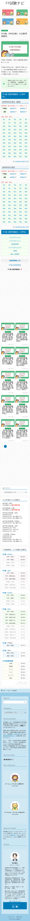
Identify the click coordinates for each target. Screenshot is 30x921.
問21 (4, 133)
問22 (9, 133)
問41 (4, 146)
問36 (4, 143)
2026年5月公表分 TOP (22, 161)
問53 (15, 153)
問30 (26, 136)
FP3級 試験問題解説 (15, 265)
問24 (20, 133)
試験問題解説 (4, 30)
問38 (15, 143)
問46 (4, 149)
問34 (20, 139)
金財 (9, 570)
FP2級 (4, 592)
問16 (4, 129)
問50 (26, 149)
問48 (15, 149)
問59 (20, 156)
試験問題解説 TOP (15, 260)
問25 (26, 133)
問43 (15, 146)
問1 (4, 119)
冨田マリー (14, 835)
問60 (26, 156)
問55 (26, 153)
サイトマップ (11, 916)
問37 (9, 143)
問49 (20, 149)
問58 (15, 156)
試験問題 (12, 108)
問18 (15, 129)
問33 (15, 139)
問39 (20, 143)
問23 (15, 133)
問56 (4, 156)
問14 (20, 126)
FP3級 (4, 554)
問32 (9, 139)
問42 (9, 146)
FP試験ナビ (15, 3)
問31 (4, 139)
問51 (4, 153)
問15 (26, 126)
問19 (20, 129)
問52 (9, 153)
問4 (20, 119)
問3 (15, 119)
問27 (9, 136)
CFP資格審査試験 (7, 661)
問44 (20, 146)
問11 (4, 126)
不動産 (15, 250)
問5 (26, 119)
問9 (20, 122)
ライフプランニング (15, 237)
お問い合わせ (19, 916)
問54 (20, 153)
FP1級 (4, 643)
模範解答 (22, 108)
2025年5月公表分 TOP (22, 227)
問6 (4, 122)
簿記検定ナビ (10, 759)
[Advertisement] (15, 283)
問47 (9, 149)
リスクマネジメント (15, 240)
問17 (9, 129)
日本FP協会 (17, 734)
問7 (9, 122)
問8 (15, 122)
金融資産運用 (15, 244)
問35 (26, 139)
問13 (15, 126)
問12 (9, 126)
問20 (26, 129)
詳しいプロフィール (15, 901)
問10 (26, 122)
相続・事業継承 (15, 254)
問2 (9, 119)
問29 (20, 136)
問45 (26, 146)
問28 (15, 136)
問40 (26, 143)
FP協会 (10, 554)
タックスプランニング (15, 247)
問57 (9, 156)
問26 (4, 136)
